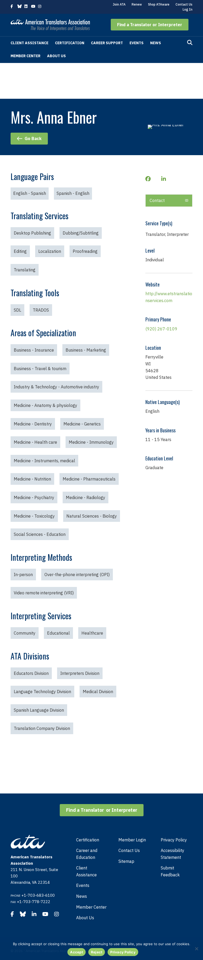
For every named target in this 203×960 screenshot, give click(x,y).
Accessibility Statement (172, 854)
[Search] (189, 42)
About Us (56, 55)
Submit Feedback (170, 871)
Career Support (107, 43)
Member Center (25, 55)
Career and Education (86, 854)
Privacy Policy (174, 839)
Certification (69, 43)
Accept (76, 952)
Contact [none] (157, 200)
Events (137, 43)
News (155, 43)
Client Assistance (29, 43)
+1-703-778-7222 (33, 901)
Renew (137, 4)
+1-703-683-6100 (38, 895)
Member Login (132, 839)
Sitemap (126, 861)
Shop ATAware (158, 4)
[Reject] (196, 948)
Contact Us (184, 4)
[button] (149, 24)
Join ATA (119, 4)
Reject (97, 952)
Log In (187, 9)
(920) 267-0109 (161, 328)
